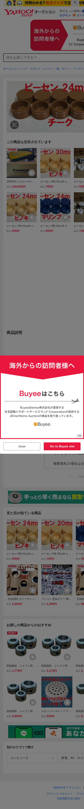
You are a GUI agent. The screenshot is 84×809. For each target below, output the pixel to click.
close (21, 446)
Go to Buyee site (62, 446)
